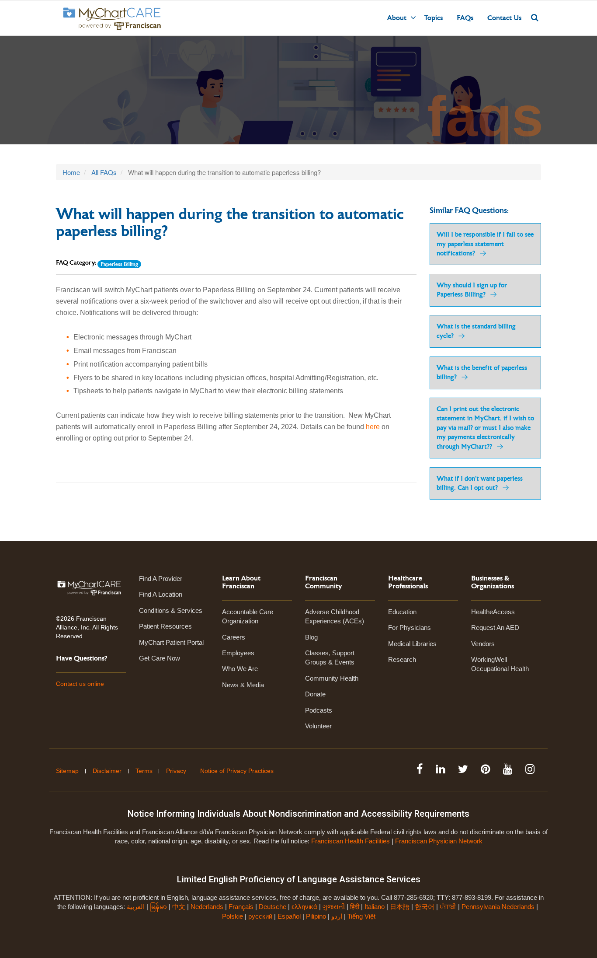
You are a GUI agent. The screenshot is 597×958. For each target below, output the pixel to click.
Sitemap (67, 770)
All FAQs (104, 172)
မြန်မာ (158, 906)
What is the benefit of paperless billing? (482, 372)
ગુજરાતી (334, 906)
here (373, 426)
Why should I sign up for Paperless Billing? (472, 290)
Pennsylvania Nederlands (498, 906)
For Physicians (409, 627)
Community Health (331, 678)
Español (289, 916)
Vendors (483, 643)
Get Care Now (159, 658)
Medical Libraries (412, 643)
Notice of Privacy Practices (237, 770)
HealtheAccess (493, 611)
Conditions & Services (170, 610)
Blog (311, 637)
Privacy (176, 770)
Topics (433, 18)
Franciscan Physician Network (438, 841)
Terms (144, 770)
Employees (238, 653)
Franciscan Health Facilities (350, 841)
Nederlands (207, 906)
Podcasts (318, 710)
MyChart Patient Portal (171, 642)
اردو (336, 916)
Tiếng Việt (361, 916)
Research (402, 659)
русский (260, 916)
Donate (315, 694)
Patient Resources (165, 626)
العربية (136, 906)
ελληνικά (304, 906)
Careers (233, 637)
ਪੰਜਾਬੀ (448, 906)
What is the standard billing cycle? (476, 331)
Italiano (374, 906)
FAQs (465, 18)
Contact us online (80, 683)
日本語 (400, 906)
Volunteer (318, 726)
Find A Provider (160, 578)
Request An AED (495, 627)
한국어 (424, 906)
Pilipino (316, 916)
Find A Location (160, 594)
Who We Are (240, 668)
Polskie (232, 916)
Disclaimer (107, 770)
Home (71, 172)
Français (241, 906)
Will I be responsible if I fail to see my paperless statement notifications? (485, 244)
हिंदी (354, 906)
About (396, 18)
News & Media (243, 685)
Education (402, 611)
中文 (178, 906)
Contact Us (504, 18)
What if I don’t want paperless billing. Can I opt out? (480, 483)
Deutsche (272, 906)
